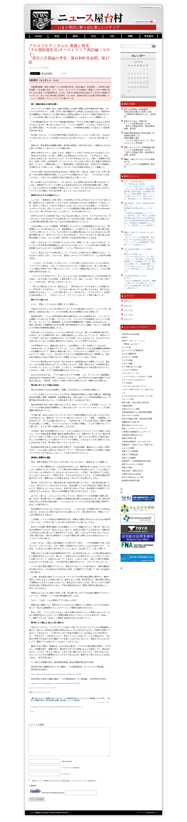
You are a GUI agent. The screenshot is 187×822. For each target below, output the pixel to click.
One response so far (41, 692)
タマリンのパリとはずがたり (133, 380)
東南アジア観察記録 (130, 454)
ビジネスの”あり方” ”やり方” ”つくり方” (137, 396)
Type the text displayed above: (53, 793)
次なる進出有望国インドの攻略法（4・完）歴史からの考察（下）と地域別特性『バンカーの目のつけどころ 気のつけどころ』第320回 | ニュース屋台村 (140, 264)
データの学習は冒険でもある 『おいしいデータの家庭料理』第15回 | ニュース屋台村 (139, 242)
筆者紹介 (149, 36)
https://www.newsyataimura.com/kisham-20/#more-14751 (56, 706)
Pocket (63, 73)
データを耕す (127, 383)
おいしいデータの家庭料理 (132, 350)
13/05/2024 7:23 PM (103, 702)
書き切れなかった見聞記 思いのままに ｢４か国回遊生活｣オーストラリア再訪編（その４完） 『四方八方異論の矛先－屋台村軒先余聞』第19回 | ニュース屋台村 (70, 699)
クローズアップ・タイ (131, 373)
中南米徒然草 (127, 406)
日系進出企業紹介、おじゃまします (136, 442)
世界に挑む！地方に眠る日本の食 (135, 402)
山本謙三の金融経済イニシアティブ (136, 432)
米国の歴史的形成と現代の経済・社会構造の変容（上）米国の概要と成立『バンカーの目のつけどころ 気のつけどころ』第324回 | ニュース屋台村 (139, 194)
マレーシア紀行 (128, 399)
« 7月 (122, 95)
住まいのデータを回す (131, 415)
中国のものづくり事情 (131, 409)
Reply (32, 711)
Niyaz (156, 812)
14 (141, 78)
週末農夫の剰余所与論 (131, 480)
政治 (57, 36)
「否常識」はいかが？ (131, 344)
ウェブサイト (66, 774)
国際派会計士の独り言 (131, 422)
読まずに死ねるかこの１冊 (132, 477)
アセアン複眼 (127, 364)
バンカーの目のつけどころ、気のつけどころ (138, 391)
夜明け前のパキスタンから (132, 425)
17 (129, 82)
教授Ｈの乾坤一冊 (129, 438)
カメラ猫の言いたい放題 (131, 367)
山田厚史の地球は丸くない (132, 435)
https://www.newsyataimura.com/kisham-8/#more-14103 (55, 683)
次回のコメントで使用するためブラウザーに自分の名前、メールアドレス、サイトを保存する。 (64, 781)
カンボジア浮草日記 (130, 370)
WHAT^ (125, 337)
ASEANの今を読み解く (131, 334)
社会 (93, 36)
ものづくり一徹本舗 (130, 357)
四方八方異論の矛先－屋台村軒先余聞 (44, 688)
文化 (112, 36)
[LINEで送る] (47, 73)
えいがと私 (126, 347)
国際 (130, 36)
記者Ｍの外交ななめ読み (131, 474)
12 (135, 78)
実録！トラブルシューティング (134, 428)
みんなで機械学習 (129, 354)
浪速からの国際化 (129, 458)
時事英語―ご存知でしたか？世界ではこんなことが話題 (138, 446)
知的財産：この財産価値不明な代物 (136, 461)
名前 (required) (67, 761)
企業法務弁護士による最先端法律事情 (137, 412)
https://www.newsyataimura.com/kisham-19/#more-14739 (56, 674)
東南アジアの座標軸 (130, 451)
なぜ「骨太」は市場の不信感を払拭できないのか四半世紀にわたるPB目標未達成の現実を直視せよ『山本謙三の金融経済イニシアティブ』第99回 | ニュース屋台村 (140, 220)
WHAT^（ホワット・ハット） (134, 341)
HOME (38, 36)
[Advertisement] (138, 615)
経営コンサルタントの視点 (132, 464)
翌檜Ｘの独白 (127, 467)
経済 (75, 36)
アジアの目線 (127, 360)
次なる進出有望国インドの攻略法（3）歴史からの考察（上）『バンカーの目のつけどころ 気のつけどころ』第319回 (139, 254)
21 (141, 82)
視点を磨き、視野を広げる (132, 471)
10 (129, 78)
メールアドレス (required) (70, 767)
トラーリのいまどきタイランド (134, 386)
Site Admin (142, 812)
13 (138, 78)
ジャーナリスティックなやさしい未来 (137, 376)
